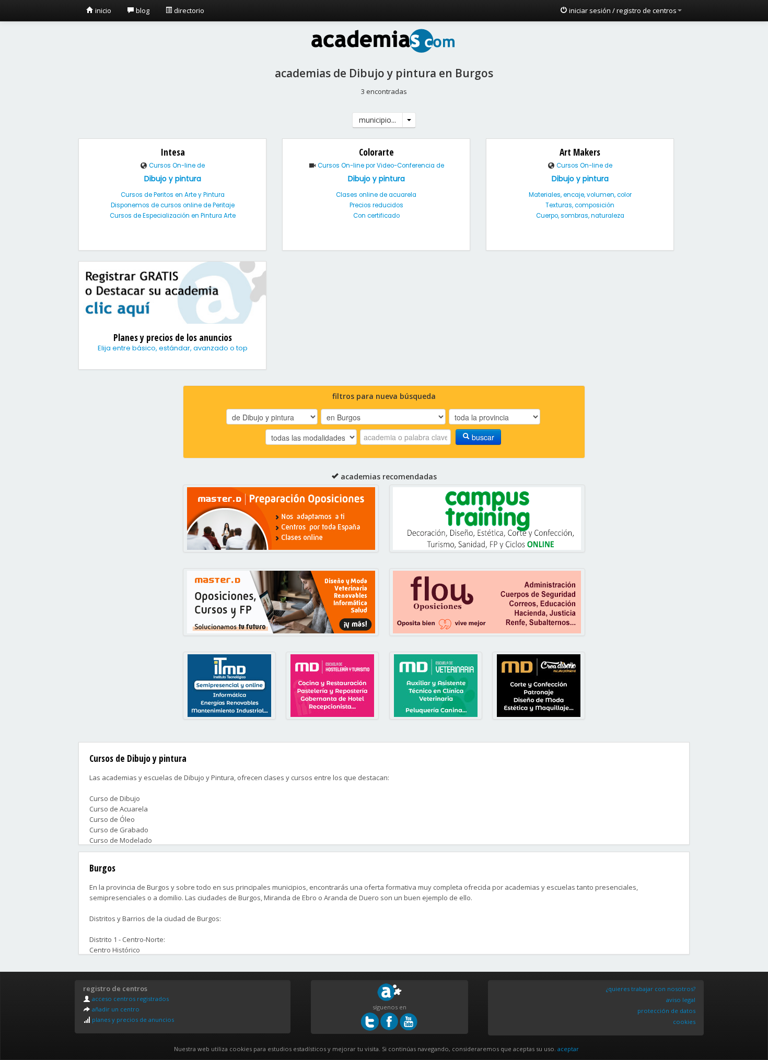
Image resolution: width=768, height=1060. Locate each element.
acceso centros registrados (129, 999)
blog (141, 10)
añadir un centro (114, 1009)
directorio (188, 10)
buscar (482, 437)
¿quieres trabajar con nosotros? (650, 989)
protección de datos (666, 1011)
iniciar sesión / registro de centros (622, 10)
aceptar (568, 1049)
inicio (102, 10)
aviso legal (680, 1000)
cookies (684, 1022)
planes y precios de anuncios (132, 1019)
